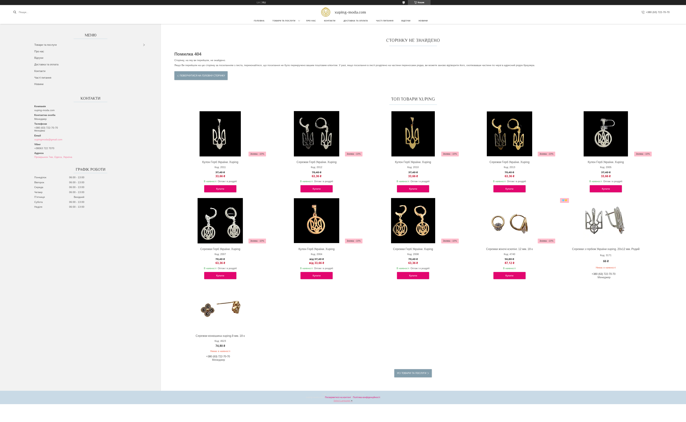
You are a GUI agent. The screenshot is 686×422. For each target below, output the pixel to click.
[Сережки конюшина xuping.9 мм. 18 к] (220, 307)
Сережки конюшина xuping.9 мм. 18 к (220, 335)
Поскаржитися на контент (338, 397)
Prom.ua (360, 394)
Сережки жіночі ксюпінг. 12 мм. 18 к (509, 249)
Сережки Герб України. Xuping (317, 162)
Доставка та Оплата (356, 21)
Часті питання (385, 21)
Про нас (311, 21)
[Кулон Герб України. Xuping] (220, 133)
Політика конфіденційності (366, 397)
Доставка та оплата (46, 64)
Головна (259, 21)
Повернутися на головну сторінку (202, 75)
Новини (423, 21)
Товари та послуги (283, 21)
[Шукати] (15, 12)
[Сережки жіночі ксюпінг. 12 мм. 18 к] (509, 220)
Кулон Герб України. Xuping (220, 162)
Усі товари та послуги (411, 373)
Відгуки (406, 21)
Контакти (329, 21)
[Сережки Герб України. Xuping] (316, 133)
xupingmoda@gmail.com (48, 139)
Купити (220, 188)
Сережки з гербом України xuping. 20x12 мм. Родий (606, 249)
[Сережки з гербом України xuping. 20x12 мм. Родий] (605, 220)
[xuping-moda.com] (325, 12)
